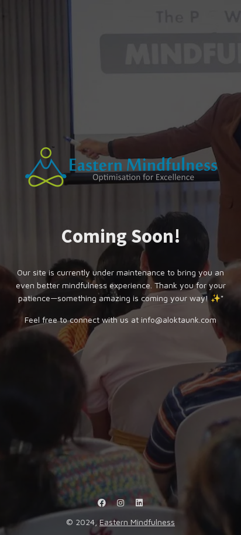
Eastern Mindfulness (137, 522)
